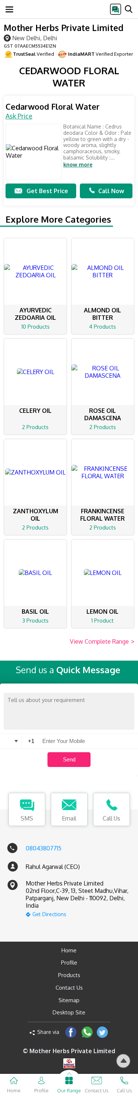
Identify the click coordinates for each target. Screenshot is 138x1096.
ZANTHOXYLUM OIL (35, 514)
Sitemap (69, 1000)
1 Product (102, 620)
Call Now (111, 191)
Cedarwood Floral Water (53, 107)
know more (77, 165)
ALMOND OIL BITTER (102, 313)
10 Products (35, 326)
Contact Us (69, 987)
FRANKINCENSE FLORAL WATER (102, 514)
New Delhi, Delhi (34, 37)
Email (69, 818)
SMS (27, 818)
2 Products (35, 427)
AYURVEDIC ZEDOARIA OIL (35, 313)
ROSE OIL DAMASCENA (102, 414)
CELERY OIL (35, 410)
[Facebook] (71, 1032)
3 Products (35, 620)
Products (69, 975)
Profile (69, 962)
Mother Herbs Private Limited (63, 27)
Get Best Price (47, 191)
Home (69, 950)
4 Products (102, 326)
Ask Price (19, 116)
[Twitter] (102, 1032)
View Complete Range (102, 641)
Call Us (111, 818)
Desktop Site (69, 1012)
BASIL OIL (35, 611)
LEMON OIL (102, 611)
